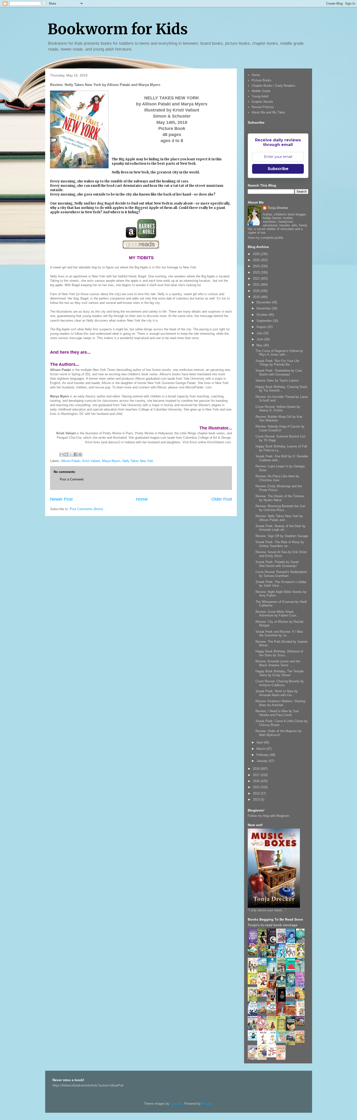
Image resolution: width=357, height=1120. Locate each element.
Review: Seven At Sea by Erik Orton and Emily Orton (281, 554)
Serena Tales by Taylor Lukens (277, 380)
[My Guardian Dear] (282, 1041)
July (259, 333)
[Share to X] (70, 454)
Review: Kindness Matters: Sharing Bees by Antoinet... (280, 703)
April (260, 742)
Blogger (207, 1103)
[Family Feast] (254, 983)
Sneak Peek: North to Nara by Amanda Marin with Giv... (276, 693)
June (260, 339)
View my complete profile (265, 237)
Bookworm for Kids (118, 29)
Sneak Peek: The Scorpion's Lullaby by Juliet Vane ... (280, 584)
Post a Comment (72, 479)
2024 (257, 266)
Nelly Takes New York (137, 461)
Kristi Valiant (91, 461)
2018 (257, 768)
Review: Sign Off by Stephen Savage (281, 536)
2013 (257, 799)
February (263, 755)
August (261, 327)
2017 (257, 775)
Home (142, 499)
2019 (257, 297)
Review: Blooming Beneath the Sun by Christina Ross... (280, 508)
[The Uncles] (254, 1029)
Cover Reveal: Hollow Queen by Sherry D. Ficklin (277, 408)
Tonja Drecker (278, 208)
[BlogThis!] (66, 454)
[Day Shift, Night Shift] (263, 995)
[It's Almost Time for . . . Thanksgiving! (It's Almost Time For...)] (301, 1041)
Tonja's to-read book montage (273, 925)
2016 (257, 781)
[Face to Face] (301, 1000)
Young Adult (260, 96)
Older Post (221, 499)
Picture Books (262, 80)
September (264, 321)
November (264, 308)
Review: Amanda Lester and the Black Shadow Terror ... (277, 663)
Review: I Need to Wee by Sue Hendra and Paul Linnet (277, 713)
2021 (257, 284)
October (262, 314)
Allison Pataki (70, 461)
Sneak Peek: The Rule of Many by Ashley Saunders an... (279, 544)
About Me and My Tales (268, 112)
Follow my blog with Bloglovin (268, 816)
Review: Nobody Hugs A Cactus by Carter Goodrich (280, 428)
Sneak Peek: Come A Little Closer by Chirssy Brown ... (281, 723)
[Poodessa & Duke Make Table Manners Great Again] (273, 1056)
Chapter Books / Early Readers (273, 85)
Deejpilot (176, 1103)
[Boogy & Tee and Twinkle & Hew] (254, 954)
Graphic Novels (262, 101)
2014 (257, 793)
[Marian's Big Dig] (263, 970)
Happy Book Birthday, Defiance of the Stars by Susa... (279, 653)
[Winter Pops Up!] (292, 971)
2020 (257, 291)
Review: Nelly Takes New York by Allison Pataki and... (279, 518)
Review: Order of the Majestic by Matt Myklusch (278, 733)
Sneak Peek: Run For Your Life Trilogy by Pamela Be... (277, 363)
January (262, 761)
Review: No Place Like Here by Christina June (277, 478)
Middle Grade (261, 91)
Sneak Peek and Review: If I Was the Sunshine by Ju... (279, 633)
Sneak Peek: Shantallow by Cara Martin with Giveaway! (278, 372)
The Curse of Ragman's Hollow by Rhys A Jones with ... (279, 353)
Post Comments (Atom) (86, 509)
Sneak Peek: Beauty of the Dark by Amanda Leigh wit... (280, 528)
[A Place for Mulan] (263, 986)
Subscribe (278, 168)
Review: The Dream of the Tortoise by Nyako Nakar (279, 498)
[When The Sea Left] (263, 1012)
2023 (257, 272)
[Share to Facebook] (75, 454)
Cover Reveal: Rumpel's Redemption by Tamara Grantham (281, 574)
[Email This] (61, 454)
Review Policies (263, 107)
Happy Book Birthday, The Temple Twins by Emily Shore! (279, 673)
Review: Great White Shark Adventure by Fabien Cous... (277, 613)
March (261, 749)
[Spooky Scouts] (301, 1024)
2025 (257, 260)
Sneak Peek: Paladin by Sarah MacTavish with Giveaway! (277, 564)
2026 (257, 254)
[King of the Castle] (282, 1030)
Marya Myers (111, 461)
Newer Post (61, 499)
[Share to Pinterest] (80, 454)
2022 (257, 278)
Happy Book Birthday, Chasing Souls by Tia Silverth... (281, 389)
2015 (257, 787)
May (260, 345)
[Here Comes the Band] (292, 957)
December (264, 302)
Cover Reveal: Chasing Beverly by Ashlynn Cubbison (279, 683)
